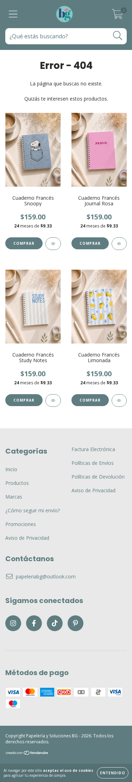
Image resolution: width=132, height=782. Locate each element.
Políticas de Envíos (92, 463)
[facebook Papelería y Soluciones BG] (34, 623)
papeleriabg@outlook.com (46, 576)
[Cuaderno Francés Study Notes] (53, 400)
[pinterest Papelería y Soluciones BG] (75, 623)
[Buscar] (117, 35)
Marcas (13, 496)
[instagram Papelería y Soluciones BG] (13, 623)
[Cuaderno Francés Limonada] (119, 400)
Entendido (112, 772)
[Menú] (13, 14)
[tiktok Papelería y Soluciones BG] (55, 623)
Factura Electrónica (93, 449)
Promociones (20, 524)
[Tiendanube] (27, 754)
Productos (17, 483)
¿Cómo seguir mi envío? (32, 510)
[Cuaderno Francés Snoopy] (53, 243)
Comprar (23, 243)
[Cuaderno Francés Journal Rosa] (119, 243)
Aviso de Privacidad (27, 537)
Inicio (11, 469)
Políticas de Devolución (98, 476)
